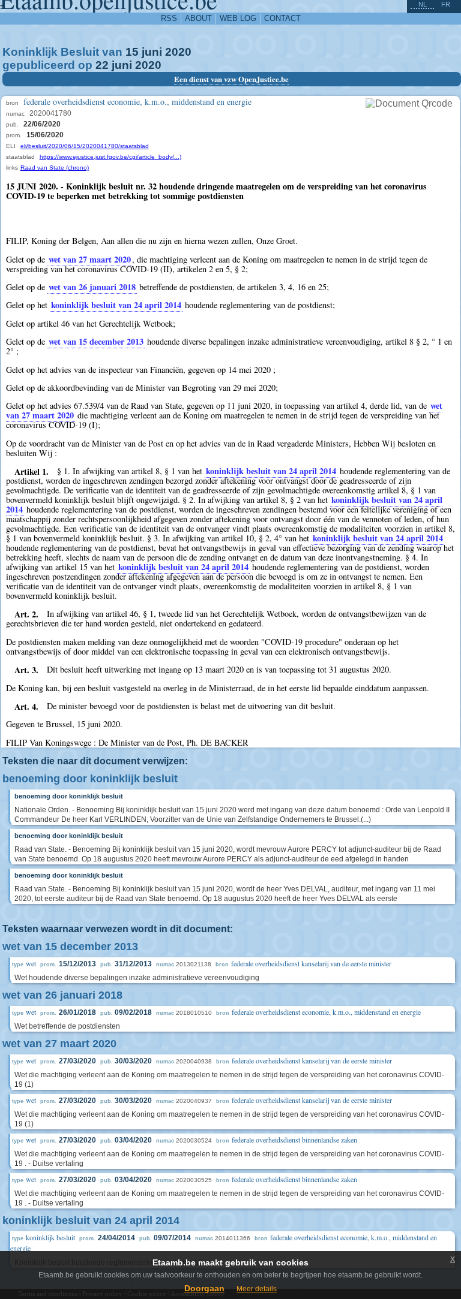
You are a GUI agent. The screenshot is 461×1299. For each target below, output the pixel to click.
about (198, 18)
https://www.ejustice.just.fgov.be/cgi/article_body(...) (110, 156)
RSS (169, 18)
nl (422, 4)
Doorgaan (204, 1288)
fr (445, 4)
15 (132, 52)
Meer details (257, 1289)
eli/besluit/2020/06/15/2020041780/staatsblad (84, 146)
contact (282, 18)
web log (238, 18)
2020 (178, 52)
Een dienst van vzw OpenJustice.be (231, 79)
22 (102, 65)
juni (152, 52)
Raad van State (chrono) (54, 167)
